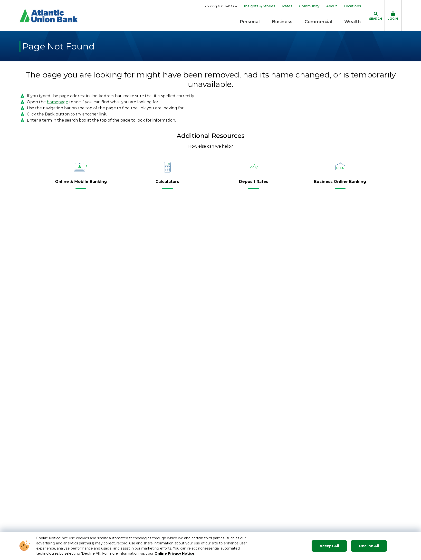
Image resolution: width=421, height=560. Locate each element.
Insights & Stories (259, 6)
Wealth (352, 21)
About (331, 6)
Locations (352, 6)
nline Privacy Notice (176, 553)
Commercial (318, 21)
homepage (57, 102)
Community (309, 6)
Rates (287, 6)
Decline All (369, 546)
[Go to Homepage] (48, 15)
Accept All (329, 546)
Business (282, 21)
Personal (250, 21)
